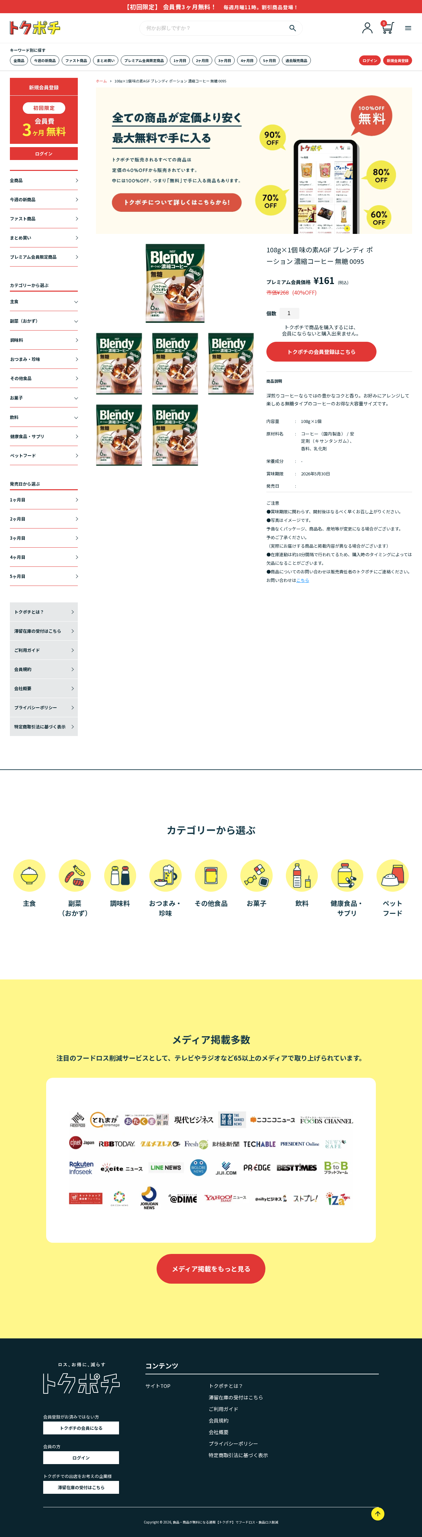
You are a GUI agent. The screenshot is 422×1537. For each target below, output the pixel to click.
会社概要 (22, 688)
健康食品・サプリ (27, 436)
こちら (302, 580)
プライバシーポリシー (35, 707)
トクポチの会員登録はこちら (321, 352)
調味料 (16, 340)
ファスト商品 (76, 60)
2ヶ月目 (202, 60)
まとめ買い (106, 60)
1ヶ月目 (179, 60)
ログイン (370, 60)
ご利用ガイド (27, 650)
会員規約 (22, 669)
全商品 (19, 60)
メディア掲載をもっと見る (211, 1268)
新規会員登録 (397, 60)
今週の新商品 (45, 60)
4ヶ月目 (247, 60)
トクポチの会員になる (81, 1428)
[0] (388, 31)
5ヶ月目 (269, 60)
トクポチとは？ (29, 612)
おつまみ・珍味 (25, 359)
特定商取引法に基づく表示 (40, 726)
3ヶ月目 (224, 60)
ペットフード (23, 455)
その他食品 (21, 378)
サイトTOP (157, 1385)
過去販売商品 (296, 60)
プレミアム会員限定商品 (144, 60)
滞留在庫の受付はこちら (37, 631)
